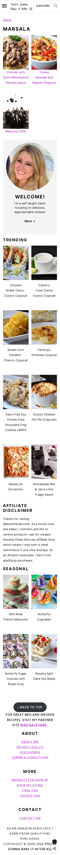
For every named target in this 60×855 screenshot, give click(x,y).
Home (7, 20)
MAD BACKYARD (33, 725)
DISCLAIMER (30, 752)
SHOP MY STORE (30, 785)
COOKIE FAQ (30, 795)
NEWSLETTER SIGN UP (30, 780)
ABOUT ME (30, 742)
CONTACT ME (30, 818)
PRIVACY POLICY (30, 747)
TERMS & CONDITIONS (30, 757)
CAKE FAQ (30, 790)
